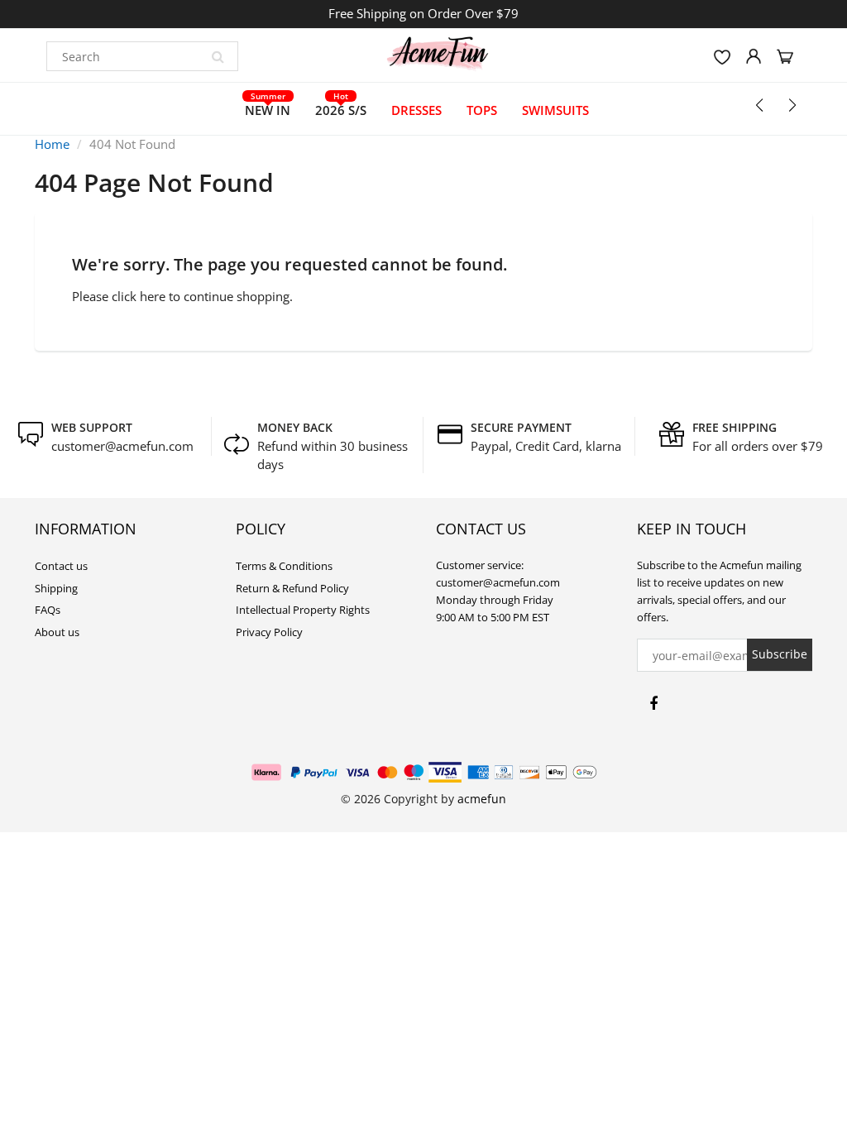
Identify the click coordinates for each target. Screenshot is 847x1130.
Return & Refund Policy (292, 588)
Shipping (56, 588)
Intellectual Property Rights (303, 609)
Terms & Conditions (284, 565)
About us (57, 632)
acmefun (481, 799)
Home (52, 144)
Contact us (61, 565)
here (152, 296)
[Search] (217, 56)
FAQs (47, 609)
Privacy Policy (269, 632)
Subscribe (779, 654)
